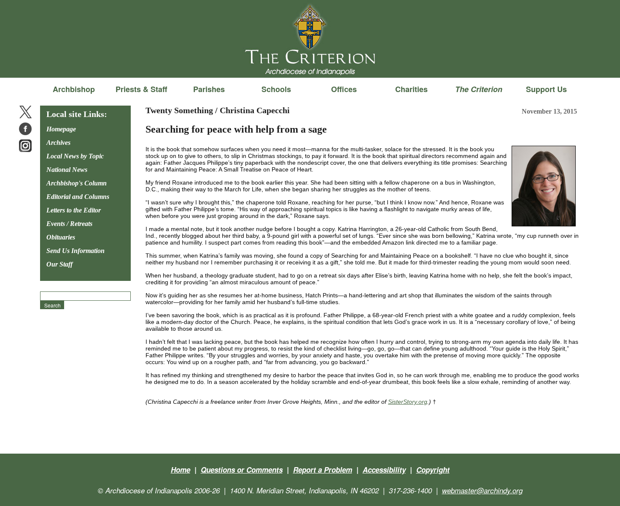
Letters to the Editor (73, 210)
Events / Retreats (69, 223)
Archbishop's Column (76, 183)
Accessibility (384, 470)
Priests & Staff (141, 89)
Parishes (209, 89)
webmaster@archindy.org (482, 490)
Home (180, 470)
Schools (276, 89)
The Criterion (310, 64)
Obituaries (60, 237)
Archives (58, 142)
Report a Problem (322, 470)
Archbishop (74, 89)
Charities (411, 89)
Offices (344, 89)
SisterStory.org (407, 401)
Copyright (433, 470)
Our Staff (59, 264)
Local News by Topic (75, 156)
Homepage (61, 129)
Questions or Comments (242, 470)
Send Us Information (75, 250)
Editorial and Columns (77, 196)
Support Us (546, 89)
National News (66, 169)
